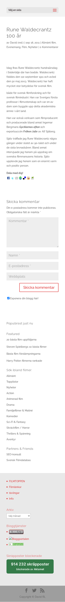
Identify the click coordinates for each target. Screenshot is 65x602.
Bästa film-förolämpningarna (23, 353)
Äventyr (11, 439)
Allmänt (11, 376)
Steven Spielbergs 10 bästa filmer (26, 346)
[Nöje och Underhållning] (16, 544)
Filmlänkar (15, 487)
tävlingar (14, 492)
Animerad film (14, 398)
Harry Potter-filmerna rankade (24, 360)
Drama (10, 404)
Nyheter (33, 47)
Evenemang (13, 47)
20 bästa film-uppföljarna (21, 339)
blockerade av (32, 568)
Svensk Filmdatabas (18, 460)
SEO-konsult (13, 454)
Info (11, 498)
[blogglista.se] (16, 533)
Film (24, 47)
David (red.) (17, 42)
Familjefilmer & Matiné (19, 410)
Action (10, 393)
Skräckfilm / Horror (18, 427)
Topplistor (12, 381)
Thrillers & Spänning (18, 433)
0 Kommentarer (49, 47)
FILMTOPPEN (17, 481)
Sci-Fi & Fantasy (16, 422)
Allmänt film (49, 42)
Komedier (12, 416)
